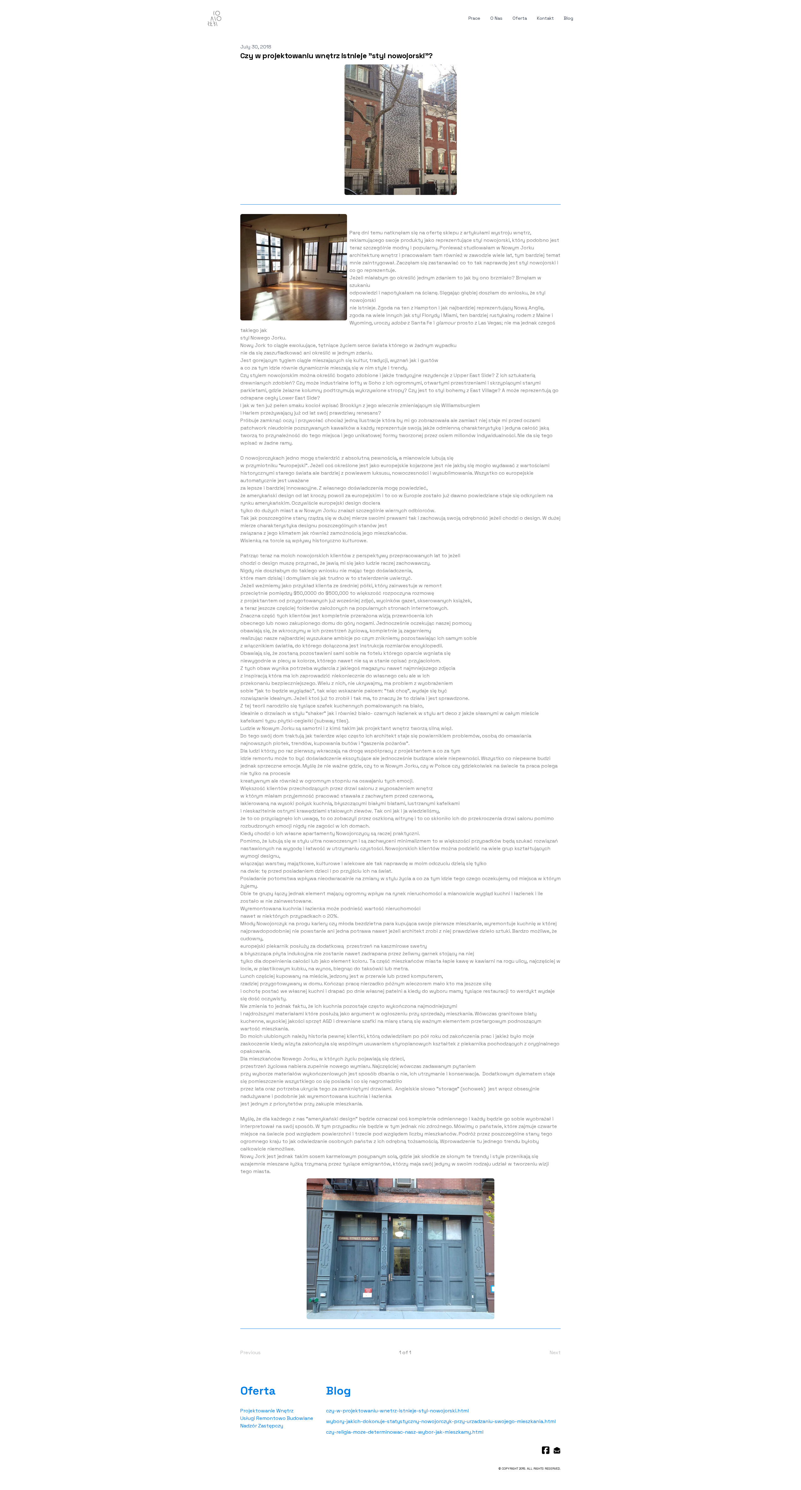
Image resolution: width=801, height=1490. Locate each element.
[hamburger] (228, 17)
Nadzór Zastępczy (261, 1425)
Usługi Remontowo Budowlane (276, 1418)
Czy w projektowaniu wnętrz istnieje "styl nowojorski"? (336, 55)
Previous (250, 1352)
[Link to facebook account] (545, 1450)
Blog (338, 1391)
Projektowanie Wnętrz (266, 1410)
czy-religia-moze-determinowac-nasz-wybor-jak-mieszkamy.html (404, 1432)
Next (555, 1352)
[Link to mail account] (557, 1450)
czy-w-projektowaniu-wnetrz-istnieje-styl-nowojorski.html (397, 1410)
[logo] (214, 18)
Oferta (258, 1391)
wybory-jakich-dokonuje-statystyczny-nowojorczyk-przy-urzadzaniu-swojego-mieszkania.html (441, 1421)
